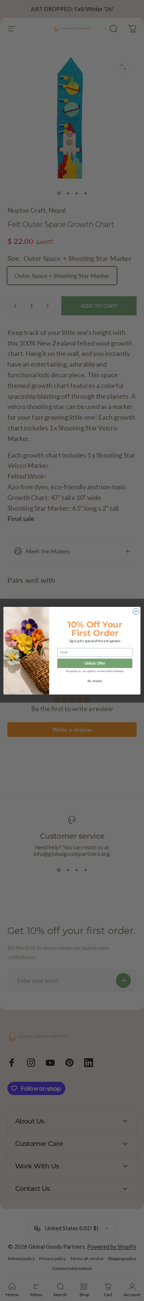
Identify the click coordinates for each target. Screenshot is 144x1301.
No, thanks (95, 680)
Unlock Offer (95, 663)
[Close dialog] (136, 611)
